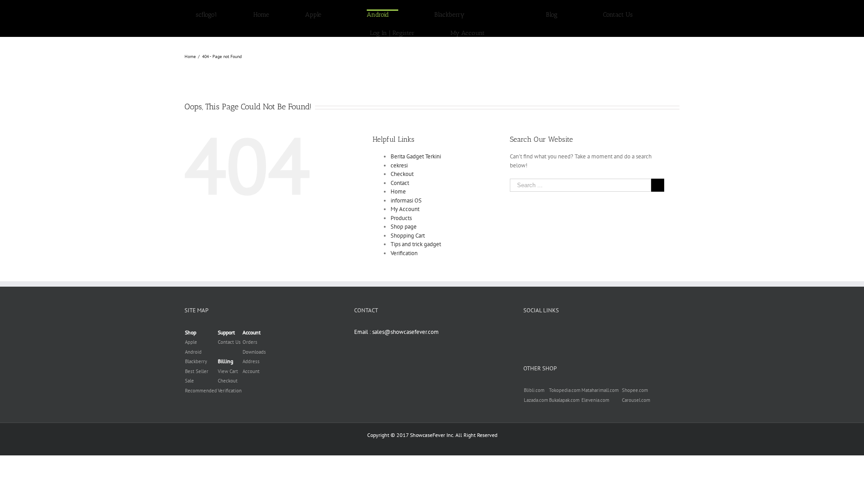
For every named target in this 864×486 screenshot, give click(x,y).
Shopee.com (635, 381)
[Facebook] (526, 322)
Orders (250, 333)
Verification (404, 244)
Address (251, 352)
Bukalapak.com (564, 391)
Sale (189, 372)
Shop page (404, 217)
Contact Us (229, 333)
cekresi (399, 156)
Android (193, 343)
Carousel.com (636, 391)
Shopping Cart (408, 226)
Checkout (402, 165)
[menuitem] (261, 13)
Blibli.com (534, 381)
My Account (405, 200)
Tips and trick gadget (416, 235)
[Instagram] (549, 322)
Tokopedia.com (564, 381)
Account (251, 362)
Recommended (201, 381)
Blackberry (196, 352)
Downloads (254, 343)
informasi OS (406, 191)
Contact (400, 174)
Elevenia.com (595, 391)
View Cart (228, 362)
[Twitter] (537, 322)
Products (401, 209)
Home (398, 182)
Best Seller (196, 362)
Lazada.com (536, 391)
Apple (191, 333)
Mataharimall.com (600, 381)
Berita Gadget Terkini (416, 147)
